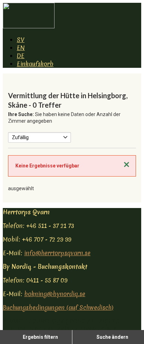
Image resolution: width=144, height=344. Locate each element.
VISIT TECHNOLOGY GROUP (47, 321)
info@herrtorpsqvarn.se (57, 253)
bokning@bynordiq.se (54, 294)
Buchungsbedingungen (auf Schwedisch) (58, 307)
